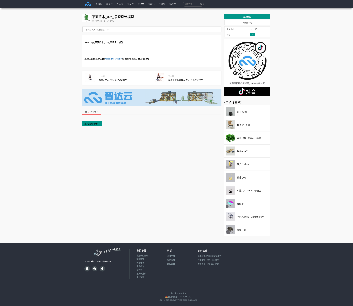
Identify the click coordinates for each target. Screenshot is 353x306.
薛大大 (139, 270)
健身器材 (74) (243, 164)
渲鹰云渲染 (141, 274)
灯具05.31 (242, 111)
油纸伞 (240, 203)
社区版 (99, 4)
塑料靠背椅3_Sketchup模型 (250, 216)
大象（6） (242, 229)
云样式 (172, 4)
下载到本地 (247, 22)
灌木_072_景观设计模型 (249, 138)
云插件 (130, 4)
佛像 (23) (241, 177)
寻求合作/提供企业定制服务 (209, 256)
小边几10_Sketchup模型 (249, 190)
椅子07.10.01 (243, 124)
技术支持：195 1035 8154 (208, 260)
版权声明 (171, 260)
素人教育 (140, 266)
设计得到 (140, 277)
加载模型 (247, 16)
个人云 (120, 4)
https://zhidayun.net (113, 58)
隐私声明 (171, 264)
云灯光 (162, 4)
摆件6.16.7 (242, 151)
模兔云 (109, 4)
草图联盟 (140, 259)
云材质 (151, 4)
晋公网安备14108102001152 (179, 297)
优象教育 (140, 263)
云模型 (141, 4)
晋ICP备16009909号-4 (178, 293)
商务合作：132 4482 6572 (208, 264)
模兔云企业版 (142, 256)
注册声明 (171, 256)
